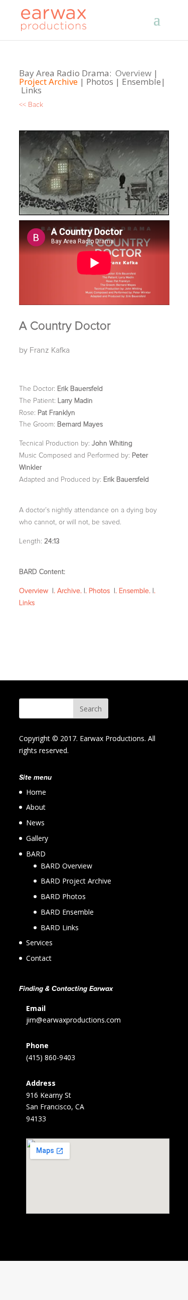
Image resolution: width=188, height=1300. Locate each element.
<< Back (31, 104)
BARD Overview (66, 866)
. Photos (99, 591)
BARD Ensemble (67, 912)
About (36, 807)
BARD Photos (63, 896)
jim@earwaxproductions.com (73, 1020)
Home (36, 792)
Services (39, 942)
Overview (134, 73)
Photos (100, 81)
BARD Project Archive (76, 881)
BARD (36, 853)
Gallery (37, 838)
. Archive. (68, 591)
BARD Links (60, 927)
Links (30, 90)
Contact (39, 958)
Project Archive (48, 81)
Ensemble (140, 81)
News (35, 822)
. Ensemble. (132, 591)
